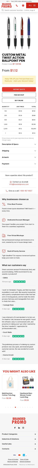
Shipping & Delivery (25, 461)
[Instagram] (23, 428)
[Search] (3, 10)
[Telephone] (17, 5)
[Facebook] (15, 428)
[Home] (7, 5)
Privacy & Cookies (13, 459)
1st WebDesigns (30, 464)
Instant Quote (19, 89)
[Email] (23, 5)
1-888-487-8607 (25, 191)
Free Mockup (19, 95)
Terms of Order (24, 459)
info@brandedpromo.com (19, 184)
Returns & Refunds (12, 461)
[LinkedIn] (19, 428)
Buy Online (19, 100)
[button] (5, 407)
